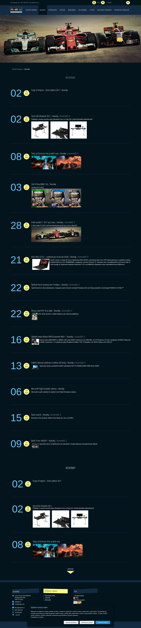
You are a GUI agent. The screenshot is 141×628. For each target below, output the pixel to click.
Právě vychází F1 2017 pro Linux (43, 222)
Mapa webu (72, 10)
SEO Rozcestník (79, 600)
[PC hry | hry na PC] (16, 10)
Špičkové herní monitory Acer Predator (45, 284)
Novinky (43, 10)
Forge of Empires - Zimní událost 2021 (45, 90)
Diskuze (62, 10)
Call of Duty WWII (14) (39, 184)
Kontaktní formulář (122, 10)
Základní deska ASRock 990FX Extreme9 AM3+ (48, 336)
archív (70, 569)
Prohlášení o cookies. (37, 617)
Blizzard (48, 600)
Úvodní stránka (31, 10)
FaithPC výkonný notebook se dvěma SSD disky (48, 362)
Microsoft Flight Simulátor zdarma (43, 388)
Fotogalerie (52, 10)
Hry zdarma (83, 10)
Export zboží (79, 596)
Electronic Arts (50, 595)
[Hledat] (128, 2)
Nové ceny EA (36, 414)
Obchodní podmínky (104, 10)
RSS (77, 598)
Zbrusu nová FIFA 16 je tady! (41, 310)
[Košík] (103, 2)
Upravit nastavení (71, 622)
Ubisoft (47, 598)
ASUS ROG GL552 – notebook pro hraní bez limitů (49, 256)
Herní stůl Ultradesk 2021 (40, 116)
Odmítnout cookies (87, 622)
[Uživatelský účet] (94, 2)
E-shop (92, 10)
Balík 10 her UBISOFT (39, 440)
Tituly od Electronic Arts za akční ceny (44, 153)
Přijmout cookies (103, 622)
